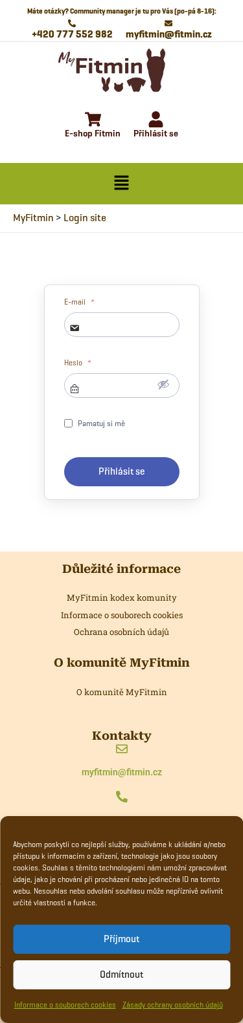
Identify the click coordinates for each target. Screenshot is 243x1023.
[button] (121, 183)
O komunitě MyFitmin (121, 692)
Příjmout (121, 939)
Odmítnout (121, 974)
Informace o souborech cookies (65, 1004)
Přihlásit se (155, 133)
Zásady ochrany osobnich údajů (172, 1004)
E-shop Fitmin (93, 133)
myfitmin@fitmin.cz (122, 772)
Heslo (77, 363)
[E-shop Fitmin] (93, 120)
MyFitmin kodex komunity (122, 597)
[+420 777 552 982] (122, 797)
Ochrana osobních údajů (121, 632)
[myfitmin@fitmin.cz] (122, 750)
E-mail (79, 302)
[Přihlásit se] (156, 120)
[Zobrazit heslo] (163, 384)
